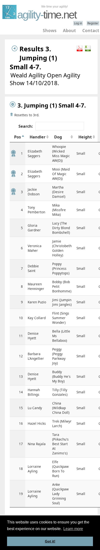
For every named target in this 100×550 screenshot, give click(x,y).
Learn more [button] (73, 529)
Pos (17, 137)
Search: (25, 126)
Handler (37, 137)
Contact (90, 30)
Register (93, 23)
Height (85, 137)
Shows (50, 30)
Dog (58, 137)
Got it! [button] (50, 541)
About (69, 30)
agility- (46, 15)
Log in (78, 23)
